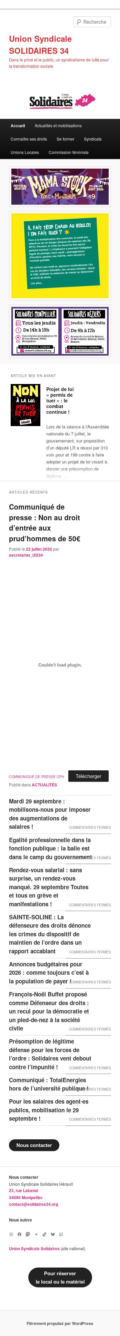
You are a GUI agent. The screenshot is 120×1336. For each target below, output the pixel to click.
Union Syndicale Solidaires (34, 1249)
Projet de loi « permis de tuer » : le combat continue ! (60, 400)
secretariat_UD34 (26, 555)
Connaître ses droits (29, 139)
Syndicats (93, 139)
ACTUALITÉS (44, 785)
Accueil (18, 126)
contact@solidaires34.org (33, 1204)
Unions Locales (25, 152)
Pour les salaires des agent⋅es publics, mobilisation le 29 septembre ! (48, 1109)
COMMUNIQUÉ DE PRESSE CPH (36, 776)
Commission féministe (69, 152)
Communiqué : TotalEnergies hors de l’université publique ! (49, 1084)
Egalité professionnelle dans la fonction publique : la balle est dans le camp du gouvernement (50, 848)
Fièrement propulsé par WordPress (60, 1323)
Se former (65, 139)
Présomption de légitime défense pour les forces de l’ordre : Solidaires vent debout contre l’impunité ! (50, 1054)
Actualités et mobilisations (58, 125)
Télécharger (88, 775)
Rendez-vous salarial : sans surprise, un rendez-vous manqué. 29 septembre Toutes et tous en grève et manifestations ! (48, 887)
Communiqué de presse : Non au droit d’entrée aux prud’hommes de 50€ (44, 522)
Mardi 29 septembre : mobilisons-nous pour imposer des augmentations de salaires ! (50, 814)
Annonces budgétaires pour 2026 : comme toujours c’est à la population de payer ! (49, 972)
